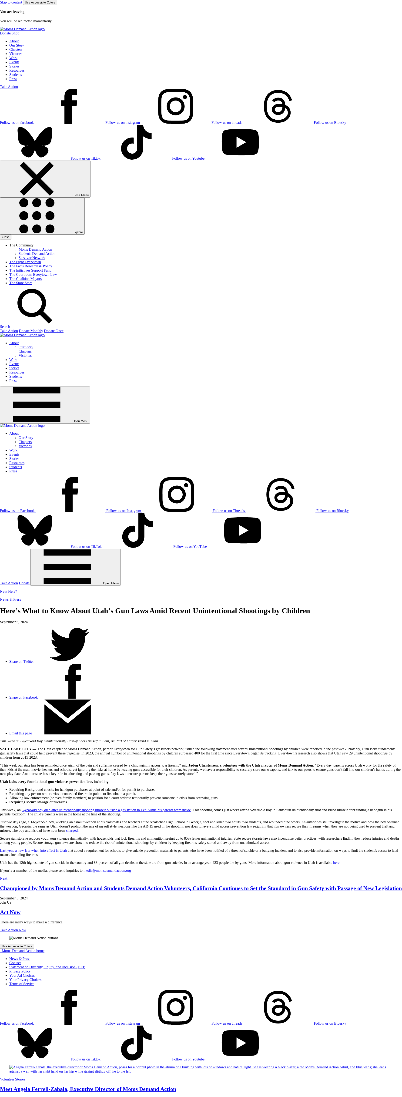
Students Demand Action (37, 254)
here (336, 863)
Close (6, 237)
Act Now (10, 912)
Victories (15, 54)
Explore (77, 232)
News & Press (10, 599)
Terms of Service (21, 984)
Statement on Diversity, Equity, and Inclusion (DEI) (47, 967)
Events (14, 62)
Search (5, 327)
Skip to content (11, 2)
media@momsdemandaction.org (107, 870)
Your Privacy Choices (25, 980)
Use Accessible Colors (40, 2)
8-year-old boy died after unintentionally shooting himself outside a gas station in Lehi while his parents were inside (106, 810)
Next (3, 878)
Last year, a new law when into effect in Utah (33, 850)
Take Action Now (13, 930)
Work (13, 58)
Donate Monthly (31, 331)
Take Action (9, 87)
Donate (24, 583)
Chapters (15, 49)
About (14, 41)
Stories (14, 66)
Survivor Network (32, 258)
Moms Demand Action (35, 249)
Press (13, 79)
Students (15, 75)
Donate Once (54, 331)
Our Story (16, 45)
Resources (16, 70)
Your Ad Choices (22, 975)
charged (72, 830)
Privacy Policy (20, 971)
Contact (15, 963)
